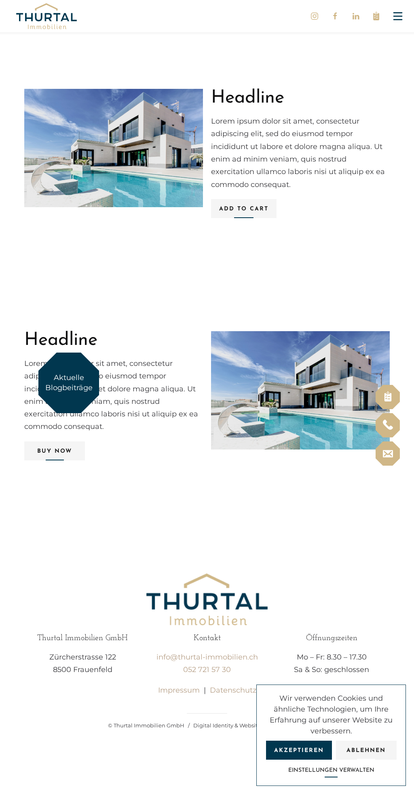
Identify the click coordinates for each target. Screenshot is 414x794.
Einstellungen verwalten (331, 770)
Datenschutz (233, 690)
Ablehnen (366, 751)
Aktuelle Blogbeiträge (69, 382)
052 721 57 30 (207, 669)
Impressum (179, 690)
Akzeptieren (299, 751)
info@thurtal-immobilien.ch (207, 657)
